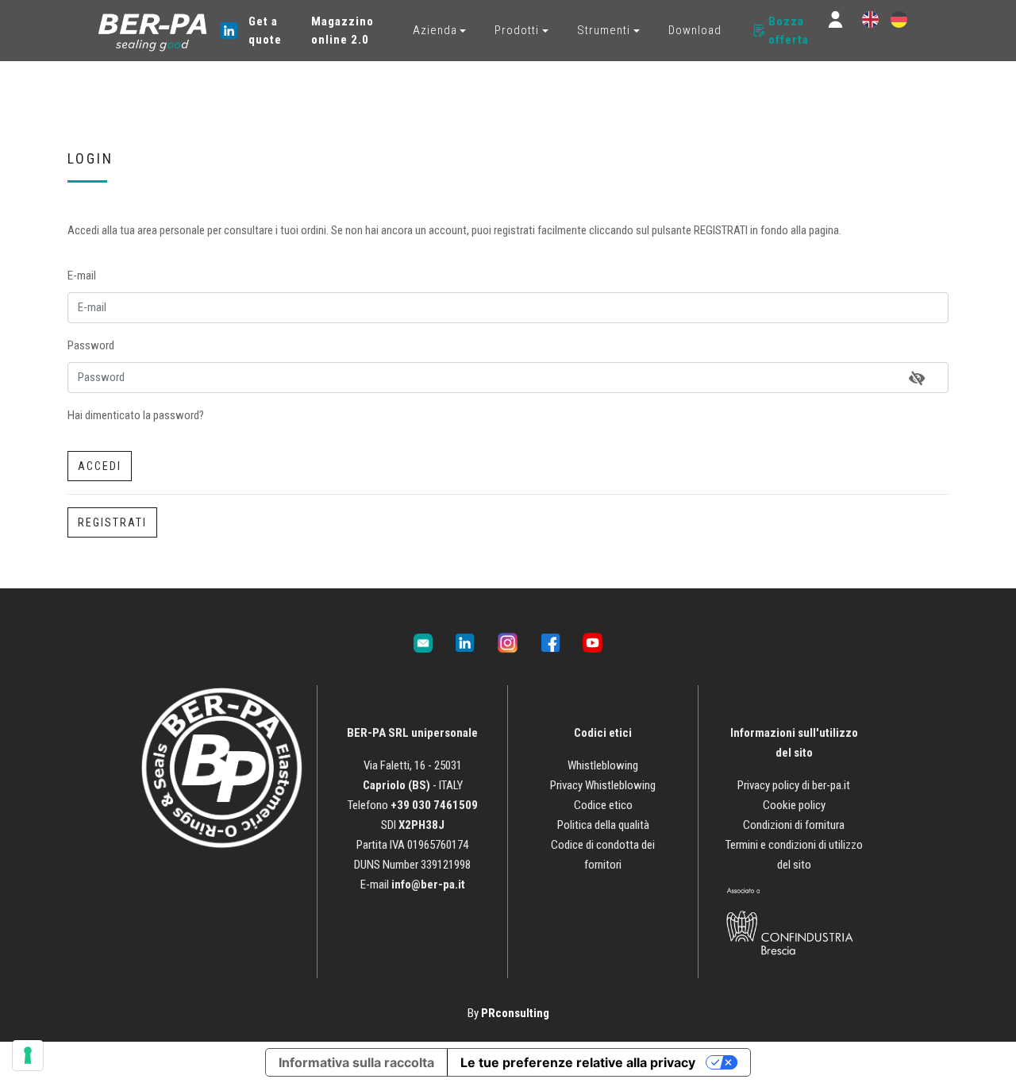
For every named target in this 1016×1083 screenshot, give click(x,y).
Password (90, 345)
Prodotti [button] (517, 30)
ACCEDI (99, 466)
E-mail (81, 275)
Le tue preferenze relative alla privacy (577, 1062)
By (508, 1013)
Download (695, 30)
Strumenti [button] (603, 30)
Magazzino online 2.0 (342, 30)
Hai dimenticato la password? (135, 415)
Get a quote (265, 30)
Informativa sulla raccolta (356, 1062)
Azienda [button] (435, 30)
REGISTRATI (112, 522)
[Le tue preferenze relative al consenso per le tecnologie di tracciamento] (28, 1055)
